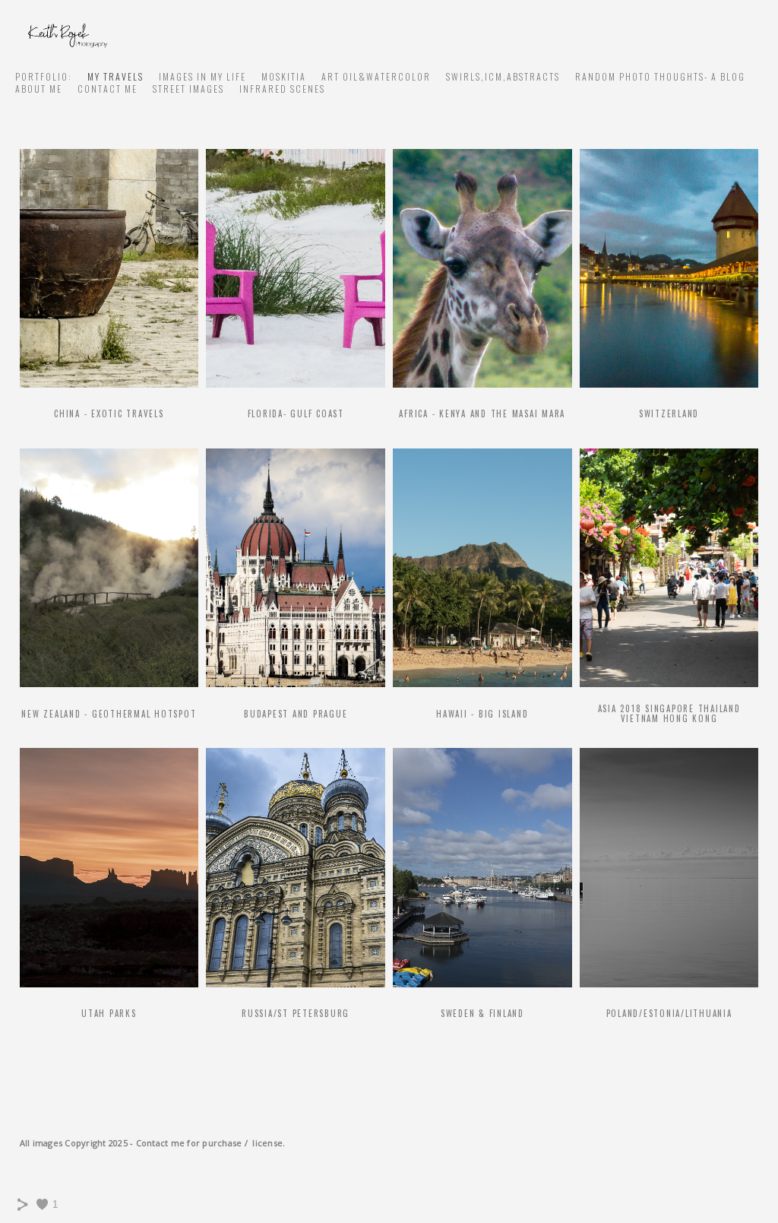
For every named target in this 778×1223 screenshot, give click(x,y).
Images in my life (202, 76)
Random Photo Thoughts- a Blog (660, 76)
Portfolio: (43, 76)
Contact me (107, 88)
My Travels (115, 76)
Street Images (188, 88)
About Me (38, 88)
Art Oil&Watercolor (376, 76)
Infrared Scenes (282, 88)
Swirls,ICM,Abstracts (503, 76)
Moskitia (283, 76)
